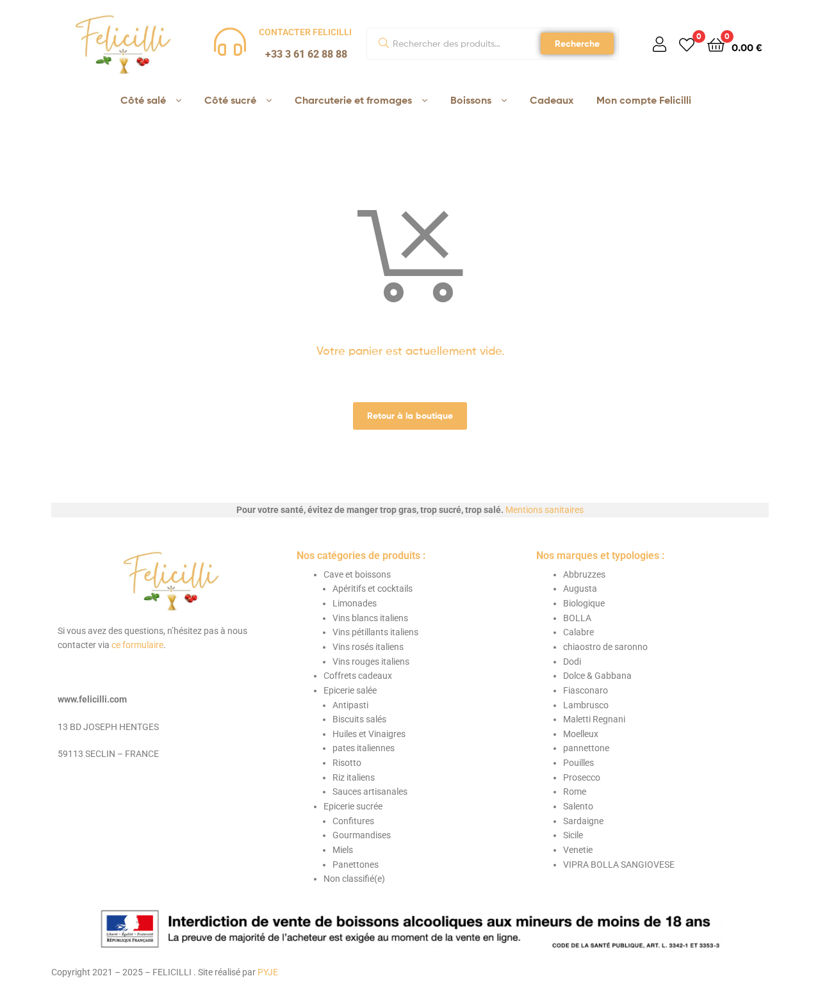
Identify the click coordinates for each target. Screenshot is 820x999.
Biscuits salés (359, 719)
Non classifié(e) (354, 878)
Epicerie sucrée (353, 806)
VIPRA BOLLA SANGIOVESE (619, 864)
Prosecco (581, 777)
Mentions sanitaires (544, 510)
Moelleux (580, 734)
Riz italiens (353, 777)
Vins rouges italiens (370, 661)
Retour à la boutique (410, 415)
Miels (342, 850)
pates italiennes (363, 748)
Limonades (354, 603)
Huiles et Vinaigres (369, 734)
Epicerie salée (350, 690)
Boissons (470, 99)
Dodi (572, 661)
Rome (574, 791)
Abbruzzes (584, 574)
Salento (578, 806)
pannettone (586, 748)
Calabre (578, 632)
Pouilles (578, 763)
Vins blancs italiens (370, 618)
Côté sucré (230, 99)
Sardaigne (583, 821)
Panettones (355, 864)
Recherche (577, 43)
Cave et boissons (357, 574)
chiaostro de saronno (605, 647)
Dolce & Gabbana (597, 675)
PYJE (268, 972)
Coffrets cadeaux (358, 675)
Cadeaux (551, 99)
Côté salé (143, 99)
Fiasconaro (585, 690)
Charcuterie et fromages (353, 99)
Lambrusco (586, 705)
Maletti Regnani (594, 719)
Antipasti (350, 705)
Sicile (573, 835)
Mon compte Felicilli (643, 99)
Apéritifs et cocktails (372, 588)
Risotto (346, 763)
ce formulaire (137, 645)
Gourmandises (361, 835)
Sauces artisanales (369, 791)
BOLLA (577, 618)
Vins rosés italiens (368, 647)
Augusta (580, 588)
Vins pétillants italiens (375, 632)
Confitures (353, 821)
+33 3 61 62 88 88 (306, 54)
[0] (686, 43)
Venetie (578, 850)
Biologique (584, 603)
